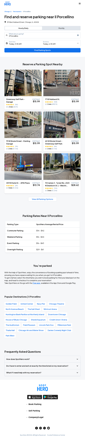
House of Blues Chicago (16, 320)
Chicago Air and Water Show (31, 330)
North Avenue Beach (15, 309)
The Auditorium (12, 325)
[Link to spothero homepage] (42, 387)
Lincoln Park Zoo (46, 325)
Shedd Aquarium (38, 320)
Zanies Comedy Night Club (59, 330)
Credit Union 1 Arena (58, 320)
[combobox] (42, 35)
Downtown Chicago (57, 314)
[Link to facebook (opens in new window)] (36, 429)
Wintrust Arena (50, 309)
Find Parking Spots (42, 50)
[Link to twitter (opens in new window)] (44, 429)
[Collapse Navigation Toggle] (79, 3)
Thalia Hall (10, 330)
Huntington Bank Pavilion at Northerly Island (25, 314)
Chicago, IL (8, 11)
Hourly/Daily (23, 28)
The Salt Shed (34, 309)
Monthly (62, 28)
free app (36, 283)
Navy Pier (41, 304)
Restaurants (17, 11)
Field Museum (29, 325)
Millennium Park (64, 325)
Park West (10, 335)
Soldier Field (11, 304)
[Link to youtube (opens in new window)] (48, 429)
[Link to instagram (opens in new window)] (40, 429)
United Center (27, 304)
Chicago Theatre (56, 304)
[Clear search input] (78, 35)
